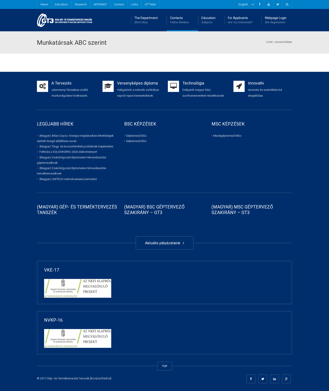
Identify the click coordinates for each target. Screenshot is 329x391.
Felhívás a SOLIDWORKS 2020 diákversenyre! (68, 151)
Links (134, 4)
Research (81, 4)
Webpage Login (275, 20)
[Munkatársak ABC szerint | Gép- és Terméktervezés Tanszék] (65, 20)
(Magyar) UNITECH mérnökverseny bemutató (68, 179)
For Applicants (240, 20)
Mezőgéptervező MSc (227, 135)
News (44, 4)
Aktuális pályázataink (163, 243)
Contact (119, 4)
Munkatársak (283, 42)
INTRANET (100, 4)
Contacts (179, 20)
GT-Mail (150, 4)
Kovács (95, 378)
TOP (164, 366)
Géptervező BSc (136, 135)
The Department (146, 20)
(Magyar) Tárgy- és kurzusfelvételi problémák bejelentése (76, 146)
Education (61, 4)
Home (269, 42)
